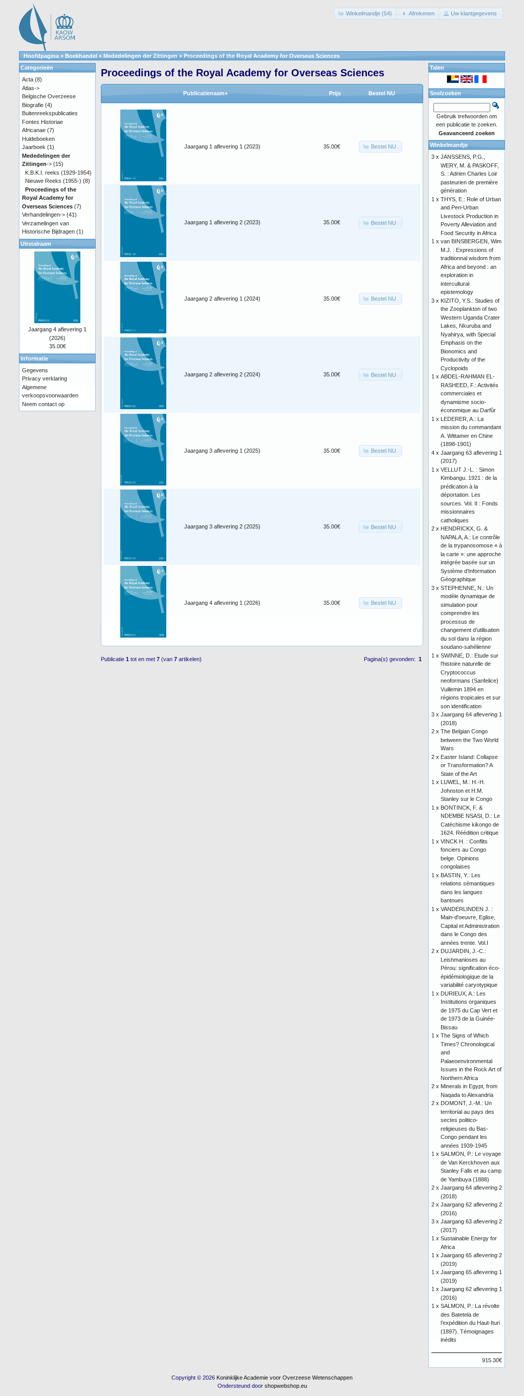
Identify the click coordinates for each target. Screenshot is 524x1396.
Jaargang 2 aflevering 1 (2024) (222, 298)
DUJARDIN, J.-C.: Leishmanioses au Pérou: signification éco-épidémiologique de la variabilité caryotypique (470, 968)
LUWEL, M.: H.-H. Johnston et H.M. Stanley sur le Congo (466, 790)
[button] (366, 13)
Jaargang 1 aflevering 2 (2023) (222, 222)
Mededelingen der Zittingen (140, 56)
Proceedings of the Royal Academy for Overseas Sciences (262, 56)
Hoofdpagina (41, 56)
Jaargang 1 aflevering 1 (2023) (222, 146)
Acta (27, 79)
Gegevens (35, 370)
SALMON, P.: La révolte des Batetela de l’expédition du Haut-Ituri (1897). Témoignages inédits (470, 1323)
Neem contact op (43, 404)
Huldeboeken (38, 139)
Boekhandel (81, 56)
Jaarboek (34, 147)
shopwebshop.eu (286, 1386)
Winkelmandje (449, 145)
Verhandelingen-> (43, 214)
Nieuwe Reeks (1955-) (53, 181)
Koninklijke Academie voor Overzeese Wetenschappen (284, 1377)
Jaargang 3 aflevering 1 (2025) (222, 451)
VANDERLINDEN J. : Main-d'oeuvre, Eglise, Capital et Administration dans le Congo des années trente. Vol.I (470, 926)
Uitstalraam (35, 244)
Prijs (335, 93)
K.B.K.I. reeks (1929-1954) (58, 173)
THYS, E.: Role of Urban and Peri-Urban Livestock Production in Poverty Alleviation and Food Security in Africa (471, 216)
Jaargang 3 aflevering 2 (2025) (222, 526)
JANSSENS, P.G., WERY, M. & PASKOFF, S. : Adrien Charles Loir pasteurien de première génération (470, 174)
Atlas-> (30, 88)
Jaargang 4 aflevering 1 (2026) (222, 603)
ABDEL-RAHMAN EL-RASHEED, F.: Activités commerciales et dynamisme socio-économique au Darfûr (469, 393)
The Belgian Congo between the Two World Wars (469, 739)
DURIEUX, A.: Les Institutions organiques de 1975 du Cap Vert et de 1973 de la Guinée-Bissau (469, 1010)
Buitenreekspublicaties (50, 113)
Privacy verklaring (44, 378)
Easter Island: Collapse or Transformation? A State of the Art (469, 765)
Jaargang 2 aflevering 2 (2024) (222, 374)
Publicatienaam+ (205, 93)
